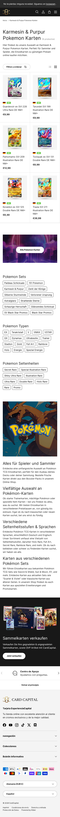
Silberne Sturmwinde (15, 294)
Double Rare (25, 381)
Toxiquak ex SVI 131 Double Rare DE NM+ (44, 158)
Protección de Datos (11, 810)
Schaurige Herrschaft (15, 306)
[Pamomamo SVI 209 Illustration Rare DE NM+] (15, 137)
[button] (49, 12)
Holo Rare (42, 381)
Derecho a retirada (38, 807)
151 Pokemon (36, 283)
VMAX (37, 332)
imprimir (6, 807)
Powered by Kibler (28, 810)
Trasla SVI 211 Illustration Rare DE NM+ (43, 210)
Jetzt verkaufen (14, 656)
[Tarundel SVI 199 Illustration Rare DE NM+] (45, 87)
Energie (18, 350)
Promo (17, 387)
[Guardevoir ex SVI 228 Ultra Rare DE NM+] (15, 87)
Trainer (46, 338)
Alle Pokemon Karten (30, 250)
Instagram (50, 4)
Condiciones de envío (20, 807)
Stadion (8, 344)
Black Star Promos (41, 312)
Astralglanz (10, 300)
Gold (19, 344)
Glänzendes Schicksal (42, 306)
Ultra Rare (9, 381)
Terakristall (17, 332)
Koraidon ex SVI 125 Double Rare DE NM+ (14, 209)
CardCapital (14, 803)
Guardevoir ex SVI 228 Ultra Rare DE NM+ (15, 108)
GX (5, 338)
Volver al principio (30, 685)
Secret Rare (10, 369)
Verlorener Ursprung (41, 294)
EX (5, 332)
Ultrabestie (32, 338)
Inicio (5, 20)
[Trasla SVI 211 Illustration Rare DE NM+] (45, 187)
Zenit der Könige (36, 288)
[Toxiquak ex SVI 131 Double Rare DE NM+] (45, 137)
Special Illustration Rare (33, 369)
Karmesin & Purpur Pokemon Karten (23, 20)
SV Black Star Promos (15, 312)
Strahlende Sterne (30, 300)
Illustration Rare (34, 375)
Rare (6, 387)
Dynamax (17, 338)
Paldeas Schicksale (14, 283)
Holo (6, 350)
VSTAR (48, 332)
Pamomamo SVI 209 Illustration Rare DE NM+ (13, 160)
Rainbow (42, 344)
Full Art (30, 344)
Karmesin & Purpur (14, 288)
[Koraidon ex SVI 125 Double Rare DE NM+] (15, 187)
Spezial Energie (34, 350)
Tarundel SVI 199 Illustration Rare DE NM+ (43, 110)
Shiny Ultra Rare (12, 375)
